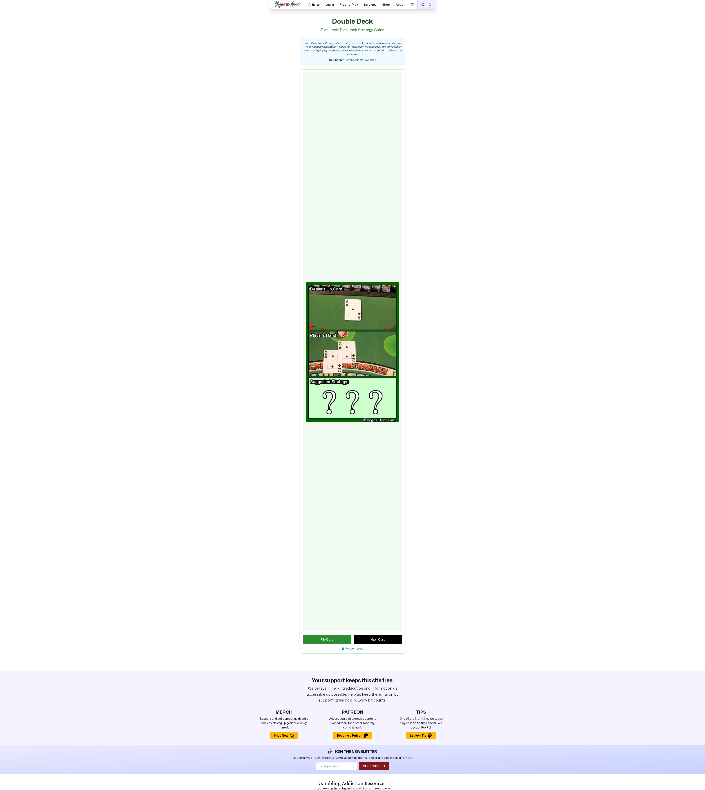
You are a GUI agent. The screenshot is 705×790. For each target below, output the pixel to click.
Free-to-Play (349, 5)
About (400, 5)
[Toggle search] (423, 4)
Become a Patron (349, 735)
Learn (330, 5)
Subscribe (371, 766)
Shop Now (281, 735)
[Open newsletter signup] (412, 4)
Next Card (377, 639)
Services (370, 5)
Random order (354, 648)
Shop (386, 5)
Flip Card (327, 639)
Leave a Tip (418, 735)
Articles (314, 5)
